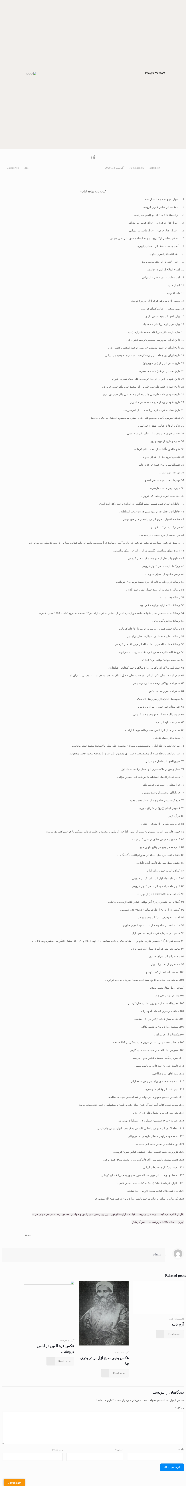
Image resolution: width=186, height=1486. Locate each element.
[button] (128, 74)
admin (153, 167)
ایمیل (119, 1449)
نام (181, 1449)
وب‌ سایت (57, 1449)
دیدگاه (179, 1408)
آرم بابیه (177, 1324)
